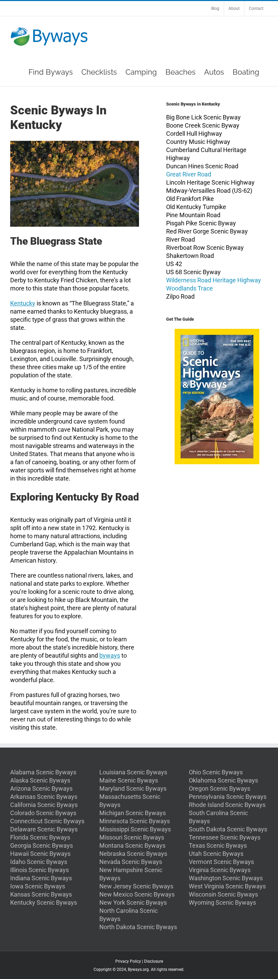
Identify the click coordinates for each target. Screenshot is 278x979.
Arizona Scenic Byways (41, 788)
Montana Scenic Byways (132, 845)
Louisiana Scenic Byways (133, 772)
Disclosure (153, 961)
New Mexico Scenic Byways (137, 894)
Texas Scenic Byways (218, 845)
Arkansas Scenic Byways (43, 796)
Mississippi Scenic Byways (135, 829)
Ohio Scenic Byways (216, 772)
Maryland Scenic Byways (132, 788)
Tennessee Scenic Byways (224, 837)
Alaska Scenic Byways (40, 780)
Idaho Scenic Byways (38, 861)
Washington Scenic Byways (226, 878)
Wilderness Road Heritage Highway (213, 280)
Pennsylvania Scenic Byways (227, 796)
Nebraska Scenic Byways (133, 853)
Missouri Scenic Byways (131, 837)
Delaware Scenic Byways (44, 829)
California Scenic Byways (44, 804)
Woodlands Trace (189, 288)
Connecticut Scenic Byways (47, 821)
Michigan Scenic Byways (132, 812)
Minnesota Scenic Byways (134, 821)
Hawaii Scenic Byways (40, 853)
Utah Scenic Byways (216, 853)
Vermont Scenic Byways (221, 861)
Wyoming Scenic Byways (222, 902)
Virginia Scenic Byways (220, 869)
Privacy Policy (128, 961)
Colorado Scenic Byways (43, 812)
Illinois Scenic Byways (39, 869)
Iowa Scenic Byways (37, 886)
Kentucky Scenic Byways (43, 902)
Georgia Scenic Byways (41, 845)
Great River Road (188, 174)
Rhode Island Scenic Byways (227, 804)
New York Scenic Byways (133, 902)
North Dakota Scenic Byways (138, 926)
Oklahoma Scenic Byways (223, 780)
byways (109, 655)
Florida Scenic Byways (40, 837)
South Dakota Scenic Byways (228, 829)
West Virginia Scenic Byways (227, 886)
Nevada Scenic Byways (130, 861)
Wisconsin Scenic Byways (223, 894)
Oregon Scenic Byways (219, 788)
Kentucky (22, 303)
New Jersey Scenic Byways (136, 886)
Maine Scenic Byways (128, 780)
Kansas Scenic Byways (41, 894)
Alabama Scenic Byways (43, 772)
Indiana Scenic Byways (41, 878)
